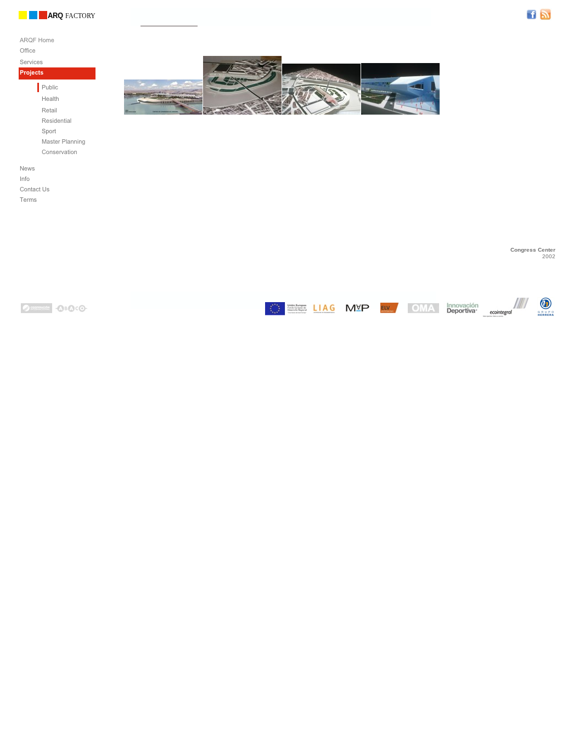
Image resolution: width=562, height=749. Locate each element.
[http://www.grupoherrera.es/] (545, 313)
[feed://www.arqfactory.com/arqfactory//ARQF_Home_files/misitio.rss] (545, 17)
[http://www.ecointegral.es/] (506, 316)
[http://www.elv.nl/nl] (389, 310)
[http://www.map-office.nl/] (357, 310)
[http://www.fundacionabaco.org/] (71, 309)
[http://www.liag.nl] (324, 311)
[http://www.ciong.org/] (36, 310)
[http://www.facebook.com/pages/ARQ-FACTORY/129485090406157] (531, 16)
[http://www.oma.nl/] (423, 310)
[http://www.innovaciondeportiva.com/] (462, 312)
